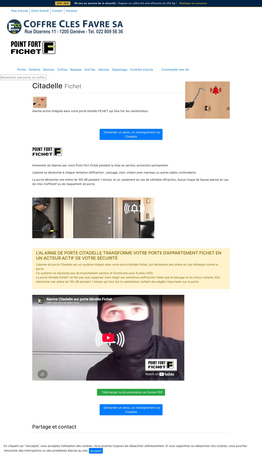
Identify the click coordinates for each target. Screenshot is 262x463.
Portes (21, 69)
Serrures (48, 69)
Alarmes (103, 69)
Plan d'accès (19, 11)
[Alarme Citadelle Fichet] (39, 102)
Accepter (96, 450)
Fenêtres (34, 69)
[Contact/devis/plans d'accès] (158, 67)
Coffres (62, 69)
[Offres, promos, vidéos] (156, 67)
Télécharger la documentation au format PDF (131, 392)
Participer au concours (193, 3)
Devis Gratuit (40, 11)
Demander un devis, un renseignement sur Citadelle (131, 134)
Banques (76, 69)
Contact (57, 11)
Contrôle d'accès (141, 69)
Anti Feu (89, 69)
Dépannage (119, 69)
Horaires (71, 11)
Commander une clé (175, 69)
